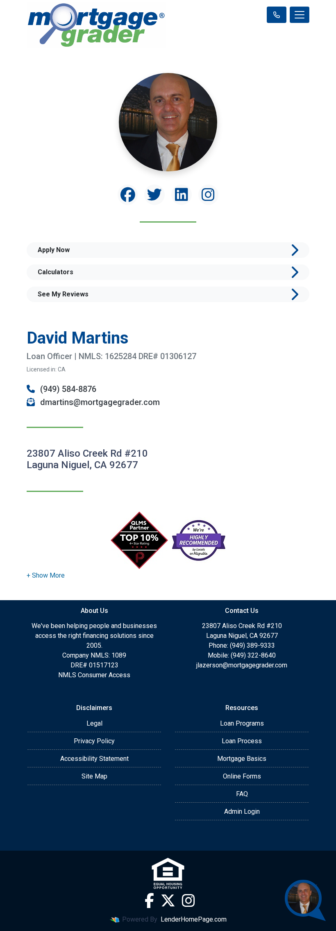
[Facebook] (149, 900)
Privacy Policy (94, 741)
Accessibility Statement (94, 759)
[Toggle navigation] (299, 15)
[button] (46, 575)
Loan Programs (242, 723)
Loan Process (242, 741)
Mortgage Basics (241, 759)
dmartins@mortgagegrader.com (99, 402)
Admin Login (242, 811)
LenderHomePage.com (194, 919)
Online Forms (242, 776)
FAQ (242, 794)
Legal (94, 723)
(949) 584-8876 (67, 389)
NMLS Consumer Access (94, 675)
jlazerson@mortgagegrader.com (241, 665)
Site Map (94, 776)
